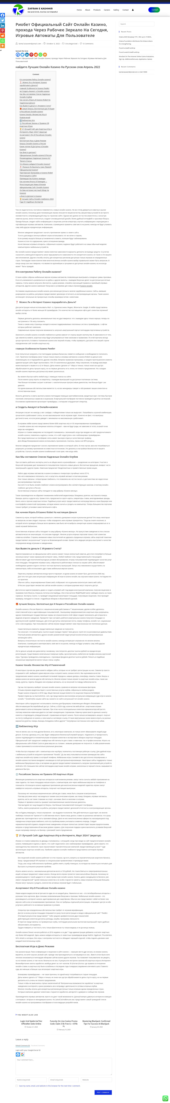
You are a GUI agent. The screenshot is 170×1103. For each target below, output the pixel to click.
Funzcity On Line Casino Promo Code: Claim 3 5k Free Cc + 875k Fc (63, 1024)
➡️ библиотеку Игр (27, 120)
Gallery (116, 10)
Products (96, 10)
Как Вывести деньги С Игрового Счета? (35, 106)
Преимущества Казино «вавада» (33, 178)
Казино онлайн (86, 286)
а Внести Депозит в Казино (31, 196)
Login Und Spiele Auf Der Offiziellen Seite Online (31, 1022)
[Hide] (1, 50)
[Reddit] (36, 55)
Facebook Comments (38, 1045)
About (87, 10)
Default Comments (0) (23, 1045)
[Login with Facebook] (18, 1054)
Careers (107, 10)
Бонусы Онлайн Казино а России (33, 143)
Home (79, 10)
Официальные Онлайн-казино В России (36, 155)
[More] (45, 55)
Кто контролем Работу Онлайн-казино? (35, 79)
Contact (126, 10)
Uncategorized (71, 44)
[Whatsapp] (40, 55)
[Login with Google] (22, 1054)
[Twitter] (22, 55)
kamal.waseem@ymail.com (30, 44)
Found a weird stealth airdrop (129, 52)
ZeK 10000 (143, 72)
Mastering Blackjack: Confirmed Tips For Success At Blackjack (96, 1022)
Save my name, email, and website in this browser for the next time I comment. (49, 1086)
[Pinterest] (31, 55)
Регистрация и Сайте (28, 176)
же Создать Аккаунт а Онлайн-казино (34, 91)
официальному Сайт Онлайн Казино (34, 187)
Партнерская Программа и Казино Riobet (36, 173)
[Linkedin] (27, 55)
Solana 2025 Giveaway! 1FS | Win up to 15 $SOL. (135, 37)
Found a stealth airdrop (127, 48)
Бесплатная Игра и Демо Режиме (33, 141)
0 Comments (88, 44)
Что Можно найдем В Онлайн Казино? (35, 164)
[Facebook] (18, 55)
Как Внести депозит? (28, 152)
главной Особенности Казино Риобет (34, 88)
